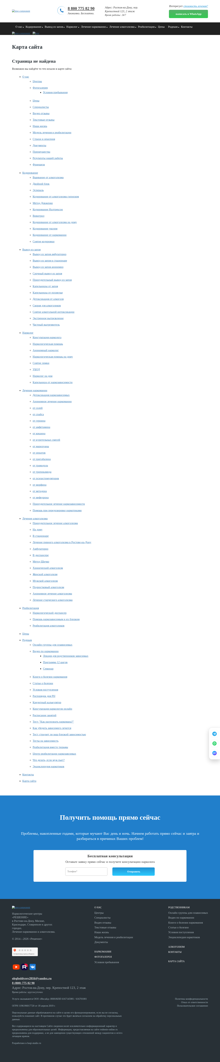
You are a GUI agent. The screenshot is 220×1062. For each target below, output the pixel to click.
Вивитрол (38, 215)
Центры (37, 81)
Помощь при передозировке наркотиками (57, 510)
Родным (173, 26)
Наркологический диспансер (50, 612)
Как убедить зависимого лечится (52, 728)
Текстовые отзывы (43, 119)
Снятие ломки (41, 363)
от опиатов (39, 452)
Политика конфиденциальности (191, 999)
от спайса (38, 414)
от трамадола (40, 465)
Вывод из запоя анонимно (48, 267)
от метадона (40, 491)
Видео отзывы (41, 113)
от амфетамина (41, 427)
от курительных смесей (46, 439)
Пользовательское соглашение (192, 1005)
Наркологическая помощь (48, 343)
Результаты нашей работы (48, 158)
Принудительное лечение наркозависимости (59, 503)
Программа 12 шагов (55, 662)
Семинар (48, 668)
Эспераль (38, 190)
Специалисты (41, 107)
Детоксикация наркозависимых (51, 395)
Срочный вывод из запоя (47, 273)
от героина (39, 420)
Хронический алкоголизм (48, 567)
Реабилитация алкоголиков (48, 625)
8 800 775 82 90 (81, 8)
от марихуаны (41, 446)
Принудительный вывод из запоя (52, 279)
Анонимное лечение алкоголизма (52, 593)
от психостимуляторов (46, 478)
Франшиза (39, 164)
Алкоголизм (176, 947)
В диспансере (41, 555)
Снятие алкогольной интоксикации (53, 311)
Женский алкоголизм (45, 574)
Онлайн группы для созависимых (52, 644)
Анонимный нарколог (46, 350)
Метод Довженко (43, 203)
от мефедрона (41, 497)
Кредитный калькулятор (47, 702)
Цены (161, 26)
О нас (18, 26)
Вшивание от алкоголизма (48, 177)
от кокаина (39, 433)
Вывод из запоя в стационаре (50, 260)
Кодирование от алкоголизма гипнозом (56, 196)
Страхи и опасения (44, 139)
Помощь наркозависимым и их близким (56, 619)
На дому (37, 529)
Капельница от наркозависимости (53, 382)
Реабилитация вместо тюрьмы (50, 747)
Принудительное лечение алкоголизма (55, 523)
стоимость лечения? (195, 6)
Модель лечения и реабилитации (52, 132)
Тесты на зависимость (45, 740)
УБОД (36, 369)
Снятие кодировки (43, 241)
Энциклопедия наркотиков (48, 766)
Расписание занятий (44, 715)
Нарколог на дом (42, 375)
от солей (38, 408)
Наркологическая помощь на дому (53, 356)
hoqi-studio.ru (34, 1043)
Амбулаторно (40, 548)
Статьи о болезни (43, 683)
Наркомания (102, 951)
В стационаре (41, 535)
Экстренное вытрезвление (48, 318)
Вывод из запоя (54, 26)
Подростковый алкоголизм (48, 587)
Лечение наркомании (93, 26)
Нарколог (72, 26)
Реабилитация (146, 26)
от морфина (39, 484)
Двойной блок (41, 183)
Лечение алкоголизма (122, 26)
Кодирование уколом (45, 228)
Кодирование (33, 26)
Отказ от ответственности (194, 1002)
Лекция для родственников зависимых (65, 655)
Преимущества (41, 151)
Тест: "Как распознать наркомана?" (53, 721)
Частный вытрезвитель (46, 324)
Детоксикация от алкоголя (48, 299)
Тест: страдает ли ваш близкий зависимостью (59, 734)
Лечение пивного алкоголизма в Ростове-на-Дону (62, 542)
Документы (39, 145)
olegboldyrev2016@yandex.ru (32, 978)
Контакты (186, 26)
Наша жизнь (40, 126)
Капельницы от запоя (45, 286)
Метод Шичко (41, 561)
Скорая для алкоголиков (47, 305)
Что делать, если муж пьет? (49, 760)
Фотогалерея (40, 87)
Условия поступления (45, 689)
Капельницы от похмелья (48, 292)
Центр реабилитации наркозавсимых (54, 753)
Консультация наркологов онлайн (52, 708)
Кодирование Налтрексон (48, 209)
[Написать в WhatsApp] (214, 743)
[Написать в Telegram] (214, 734)
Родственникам (179, 907)
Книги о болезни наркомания (50, 676)
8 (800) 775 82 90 (23, 983)
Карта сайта (29, 780)
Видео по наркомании (46, 651)
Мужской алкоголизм (45, 580)
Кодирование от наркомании (50, 234)
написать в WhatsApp (188, 14)
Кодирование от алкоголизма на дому (55, 222)
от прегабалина (42, 459)
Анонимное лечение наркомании (52, 401)
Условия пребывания (55, 92)
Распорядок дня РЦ (44, 696)
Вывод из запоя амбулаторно (49, 254)
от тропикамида (42, 471)
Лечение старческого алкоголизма (53, 599)
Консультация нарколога (47, 337)
